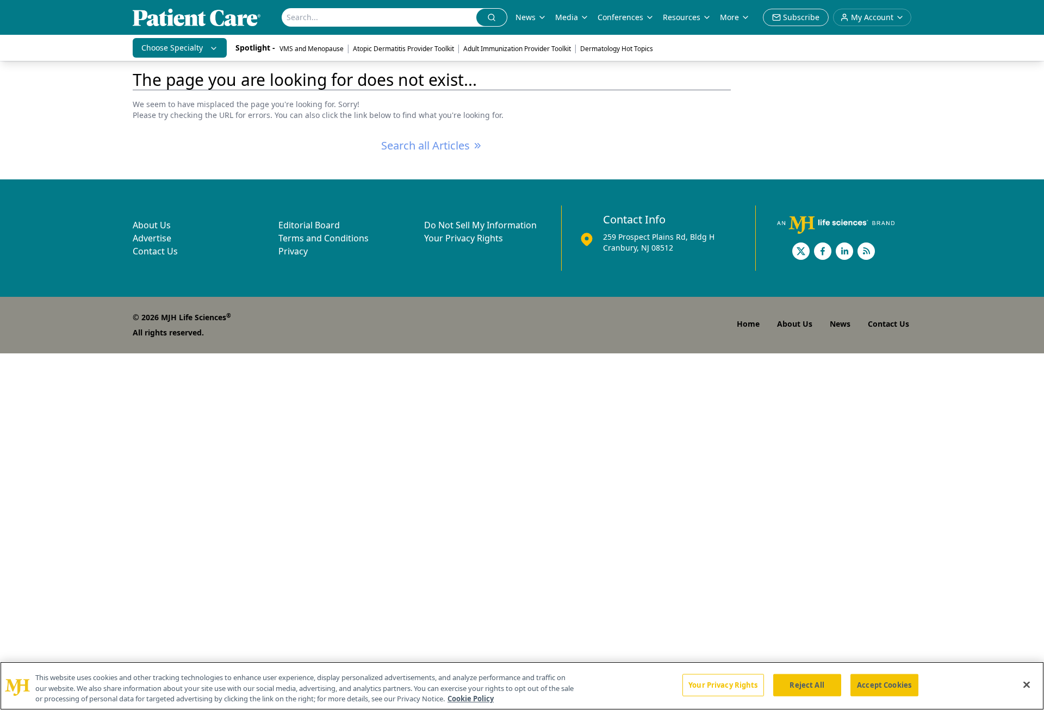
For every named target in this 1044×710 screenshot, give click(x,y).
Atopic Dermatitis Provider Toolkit (403, 48)
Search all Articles (425, 145)
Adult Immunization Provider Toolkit (517, 48)
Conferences (620, 17)
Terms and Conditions (323, 238)
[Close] (1027, 684)
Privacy (293, 251)
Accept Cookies (884, 684)
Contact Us (155, 251)
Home (748, 324)
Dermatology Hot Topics (616, 48)
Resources (681, 17)
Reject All (807, 684)
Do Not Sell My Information (480, 225)
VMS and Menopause (311, 48)
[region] (522, 686)
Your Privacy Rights (463, 238)
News (525, 17)
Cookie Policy (471, 698)
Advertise (152, 238)
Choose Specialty (172, 47)
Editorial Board (309, 225)
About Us (152, 225)
